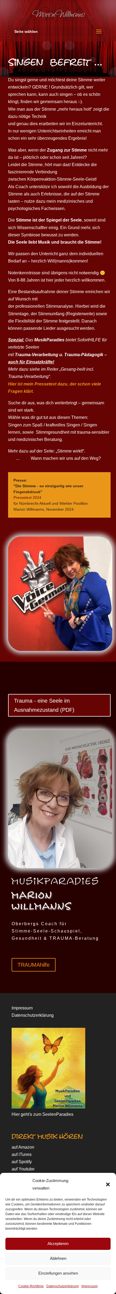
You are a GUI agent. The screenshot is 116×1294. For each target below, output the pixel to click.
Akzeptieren (58, 1243)
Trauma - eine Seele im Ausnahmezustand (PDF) (44, 705)
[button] (108, 1184)
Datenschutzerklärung (62, 1286)
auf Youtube (23, 1169)
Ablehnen (58, 1258)
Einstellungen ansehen (58, 1273)
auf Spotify (22, 1161)
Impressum (89, 1286)
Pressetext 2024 (27, 497)
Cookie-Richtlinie (31, 1286)
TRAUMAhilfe (34, 965)
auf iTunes (22, 1154)
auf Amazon (23, 1147)
